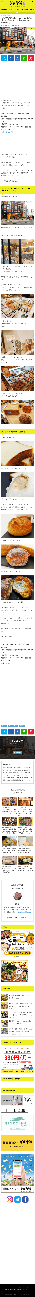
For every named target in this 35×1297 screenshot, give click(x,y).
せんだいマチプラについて (9, 1287)
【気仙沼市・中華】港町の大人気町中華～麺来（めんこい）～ (21, 997)
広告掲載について (21, 1287)
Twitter (18, 752)
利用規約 (19, 1289)
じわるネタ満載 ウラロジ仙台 (17, 12)
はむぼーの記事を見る (24, 912)
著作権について (26, 1289)
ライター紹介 (4, 9)
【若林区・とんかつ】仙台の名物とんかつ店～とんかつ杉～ (21, 1022)
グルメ (11, 9)
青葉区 (22, 725)
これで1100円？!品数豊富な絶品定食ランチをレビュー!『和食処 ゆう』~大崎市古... (21, 1014)
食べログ (9, 132)
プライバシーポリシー (10, 1289)
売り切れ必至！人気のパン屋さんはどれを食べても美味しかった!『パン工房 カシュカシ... (21, 1031)
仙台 (16, 725)
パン (11, 725)
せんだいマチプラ (17, 1294)
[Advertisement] (17, 79)
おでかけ (17, 9)
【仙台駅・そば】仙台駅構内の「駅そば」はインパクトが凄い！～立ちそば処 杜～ (21, 1006)
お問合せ (28, 1287)
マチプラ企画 (24, 9)
